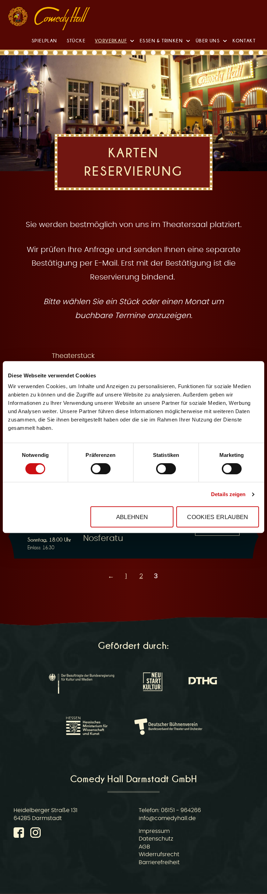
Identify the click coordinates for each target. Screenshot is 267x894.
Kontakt (244, 40)
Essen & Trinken (161, 40)
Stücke (76, 40)
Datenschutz (156, 839)
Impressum (154, 831)
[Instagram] (35, 834)
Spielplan (44, 40)
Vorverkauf (111, 40)
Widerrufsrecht (159, 854)
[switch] (101, 468)
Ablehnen (132, 517)
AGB (144, 847)
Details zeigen (228, 494)
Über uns (208, 40)
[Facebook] (20, 834)
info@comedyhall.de (167, 818)
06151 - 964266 (181, 810)
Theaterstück (73, 356)
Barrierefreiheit (159, 862)
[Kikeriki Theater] (17, 18)
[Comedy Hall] (62, 20)
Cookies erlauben (217, 517)
